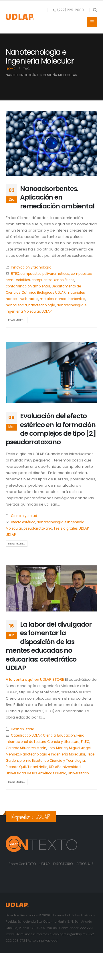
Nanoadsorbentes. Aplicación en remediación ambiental (57, 197)
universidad (70, 767)
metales (47, 299)
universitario (78, 773)
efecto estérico (23, 522)
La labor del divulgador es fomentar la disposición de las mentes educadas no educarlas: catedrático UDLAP (49, 645)
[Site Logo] (20, 17)
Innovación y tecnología (31, 267)
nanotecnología (41, 305)
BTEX (15, 273)
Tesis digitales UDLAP (71, 528)
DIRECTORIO (63, 864)
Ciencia (49, 735)
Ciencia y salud (24, 516)
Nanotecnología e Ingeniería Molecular (52, 754)
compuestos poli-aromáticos (44, 273)
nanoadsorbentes (70, 299)
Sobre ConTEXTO (22, 864)
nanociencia (16, 305)
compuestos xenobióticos (52, 280)
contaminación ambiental (28, 286)
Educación (66, 735)
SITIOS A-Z (85, 864)
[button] (94, 10)
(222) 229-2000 (70, 10)
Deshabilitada (22, 729)
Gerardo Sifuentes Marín (26, 748)
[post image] (51, 143)
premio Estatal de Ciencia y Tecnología (52, 760)
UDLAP (46, 311)
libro (51, 748)
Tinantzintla (37, 767)
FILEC (85, 741)
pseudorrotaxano (37, 528)
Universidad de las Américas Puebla (36, 773)
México (62, 748)
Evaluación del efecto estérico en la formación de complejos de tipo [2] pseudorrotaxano (51, 429)
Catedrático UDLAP (26, 735)
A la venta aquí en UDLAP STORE (35, 679)
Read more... (16, 320)
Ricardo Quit (16, 767)
